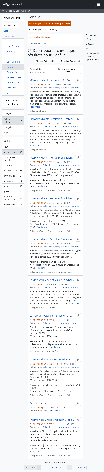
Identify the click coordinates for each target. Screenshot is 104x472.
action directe (13, 171)
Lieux (44, 43)
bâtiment (13, 166)
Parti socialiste (38, 403)
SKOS (91, 39)
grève (13, 192)
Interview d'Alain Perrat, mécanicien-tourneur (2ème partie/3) (52, 198)
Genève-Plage (13, 72)
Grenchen (11, 87)
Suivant (81, 467)
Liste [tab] (6, 30)
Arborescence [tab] (10, 25)
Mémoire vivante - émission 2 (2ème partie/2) (52, 118)
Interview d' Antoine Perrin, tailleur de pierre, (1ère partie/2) (52, 359)
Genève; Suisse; (14, 77)
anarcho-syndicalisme (13, 198)
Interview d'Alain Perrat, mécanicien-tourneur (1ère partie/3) (52, 239)
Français (13, 128)
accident (13, 187)
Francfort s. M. (13, 46)
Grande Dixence (14, 82)
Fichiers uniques (13, 121)
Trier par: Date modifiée (46, 61)
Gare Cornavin (14, 61)
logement (13, 182)
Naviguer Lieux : (13, 18)
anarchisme (13, 205)
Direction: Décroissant (70, 61)
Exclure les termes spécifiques (68, 70)
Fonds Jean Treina (51, 410)
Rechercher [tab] (9, 36)
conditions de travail (13, 159)
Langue (8, 113)
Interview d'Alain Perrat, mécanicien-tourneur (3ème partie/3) (52, 157)
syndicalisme (13, 153)
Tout (6, 146)
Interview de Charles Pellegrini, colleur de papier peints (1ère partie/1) (52, 419)
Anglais (13, 133)
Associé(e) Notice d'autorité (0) (43, 29)
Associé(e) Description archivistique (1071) (49, 23)
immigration (13, 176)
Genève (10, 67)
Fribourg (11, 51)
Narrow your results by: (13, 102)
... (7, 41)
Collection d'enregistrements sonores (61, 87)
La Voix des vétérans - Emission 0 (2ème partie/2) (52, 315)
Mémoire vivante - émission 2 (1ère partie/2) (52, 80)
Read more (35, 106)
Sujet (7, 140)
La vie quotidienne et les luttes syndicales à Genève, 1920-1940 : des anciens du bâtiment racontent (52, 279)
